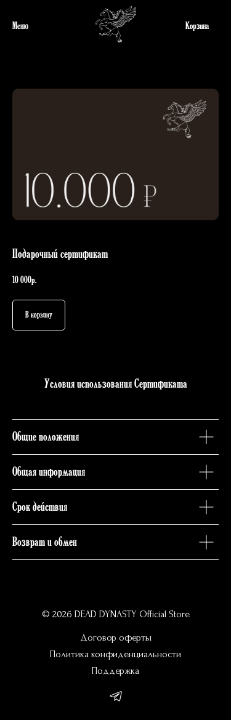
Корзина (197, 26)
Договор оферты (116, 637)
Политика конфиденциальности (115, 654)
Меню (20, 26)
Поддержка (115, 670)
